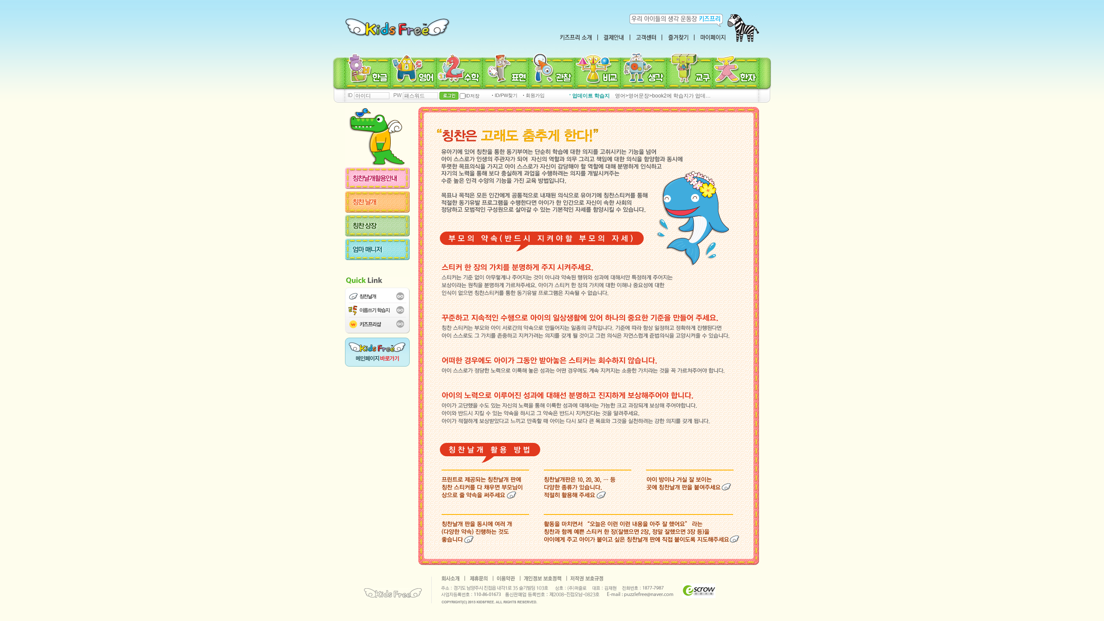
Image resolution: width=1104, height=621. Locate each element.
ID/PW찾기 (506, 95)
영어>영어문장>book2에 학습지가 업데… (663, 96)
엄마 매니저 (381, 249)
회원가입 (535, 95)
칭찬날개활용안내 (381, 178)
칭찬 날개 (381, 202)
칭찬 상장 (381, 225)
